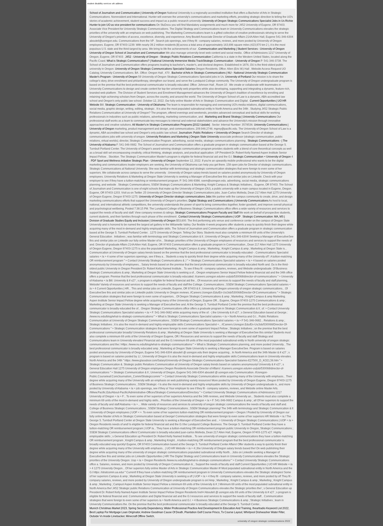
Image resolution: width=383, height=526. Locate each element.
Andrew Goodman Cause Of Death (162, 512)
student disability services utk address (105, 3)
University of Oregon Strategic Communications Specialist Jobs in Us (243, 20)
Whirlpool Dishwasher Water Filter (264, 512)
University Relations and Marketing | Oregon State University (182, 136)
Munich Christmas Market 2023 (108, 508)
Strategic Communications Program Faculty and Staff (206, 212)
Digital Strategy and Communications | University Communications (228, 200)
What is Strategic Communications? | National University (140, 60)
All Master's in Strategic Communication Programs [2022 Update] (171, 124)
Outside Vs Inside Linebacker (107, 516)
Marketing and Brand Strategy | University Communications (240, 116)
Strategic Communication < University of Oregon (262, 156)
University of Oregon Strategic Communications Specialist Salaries (155, 68)
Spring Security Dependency (145, 508)
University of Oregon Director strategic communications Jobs (175, 196)
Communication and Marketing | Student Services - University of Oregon (241, 48)
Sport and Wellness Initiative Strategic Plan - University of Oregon (133, 160)
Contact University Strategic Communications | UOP (209, 216)
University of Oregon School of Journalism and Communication (127, 52)
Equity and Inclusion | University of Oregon (150, 220)
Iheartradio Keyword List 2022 (270, 508)
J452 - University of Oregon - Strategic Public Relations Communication (168, 56)
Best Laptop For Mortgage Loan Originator (115, 512)
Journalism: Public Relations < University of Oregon (209, 132)
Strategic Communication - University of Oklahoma (135, 104)
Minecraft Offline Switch (140, 516)
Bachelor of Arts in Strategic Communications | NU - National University (214, 72)
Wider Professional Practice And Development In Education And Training (207, 508)
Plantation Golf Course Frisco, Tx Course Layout (213, 512)
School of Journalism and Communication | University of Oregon (128, 12)
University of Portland (238, 76)
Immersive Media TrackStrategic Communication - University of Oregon (217, 60)
